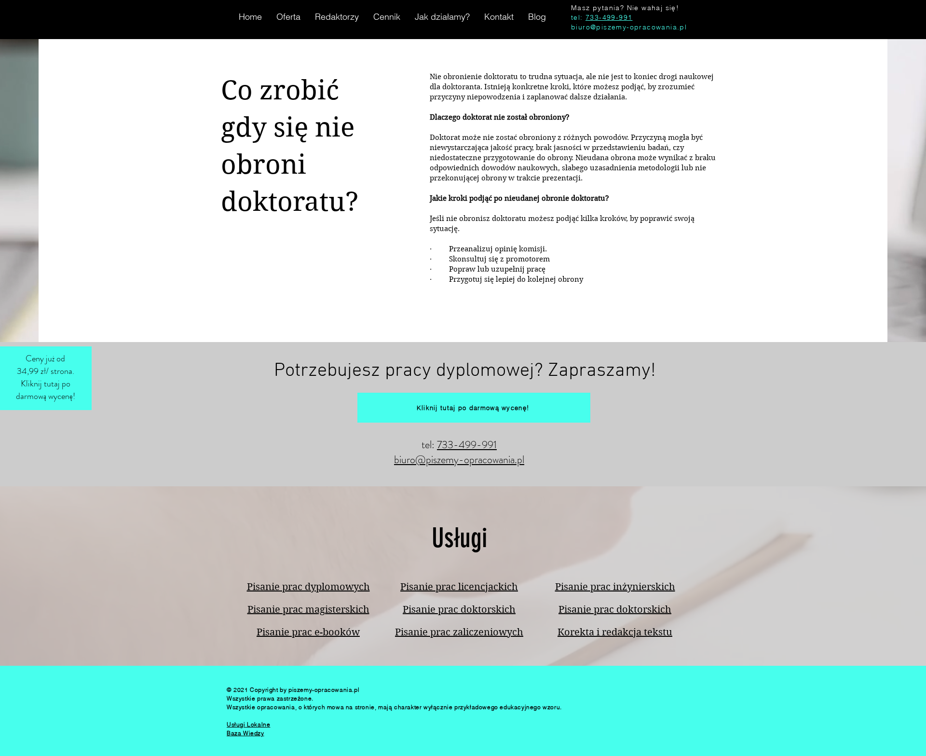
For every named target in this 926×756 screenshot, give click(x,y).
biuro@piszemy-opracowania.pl (629, 27)
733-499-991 (609, 17)
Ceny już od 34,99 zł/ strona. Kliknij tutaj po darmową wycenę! (45, 377)
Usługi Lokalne (248, 724)
